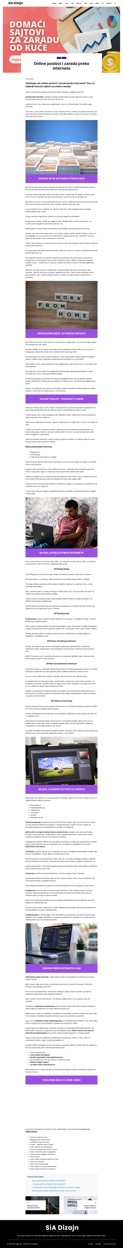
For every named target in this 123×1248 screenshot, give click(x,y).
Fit (103, 3)
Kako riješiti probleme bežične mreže (44, 1159)
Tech (66, 3)
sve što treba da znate (61, 111)
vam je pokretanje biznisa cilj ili (53, 202)
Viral (91, 3)
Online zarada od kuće (38, 1137)
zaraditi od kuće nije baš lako (41, 999)
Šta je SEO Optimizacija (39, 1164)
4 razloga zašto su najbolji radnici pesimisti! (48, 1184)
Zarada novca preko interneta (36, 429)
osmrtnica (66, 272)
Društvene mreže (32, 669)
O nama (90, 1244)
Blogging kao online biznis (40, 1140)
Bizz (60, 3)
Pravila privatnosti (110, 1244)
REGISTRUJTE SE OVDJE (35, 847)
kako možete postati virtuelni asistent (39, 659)
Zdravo (79, 3)
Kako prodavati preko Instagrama (43, 1152)
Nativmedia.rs (35, 805)
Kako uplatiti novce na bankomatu (43, 1166)
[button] (114, 3)
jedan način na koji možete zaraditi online (61, 878)
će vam (63, 462)
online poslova (46, 357)
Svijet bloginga (31, 574)
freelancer (43, 469)
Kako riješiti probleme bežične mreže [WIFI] (48, 1181)
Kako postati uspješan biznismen (42, 1154)
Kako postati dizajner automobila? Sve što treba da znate (54, 1191)
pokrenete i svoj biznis (63, 197)
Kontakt (109, 3)
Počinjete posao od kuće (39, 1142)
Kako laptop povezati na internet (42, 1169)
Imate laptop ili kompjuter (40, 1055)
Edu (72, 3)
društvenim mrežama (58, 837)
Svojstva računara (37, 1162)
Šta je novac (35, 1157)
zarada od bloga (50, 591)
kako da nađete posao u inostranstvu (51, 391)
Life (85, 3)
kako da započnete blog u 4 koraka (45, 608)
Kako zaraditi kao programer (41, 1147)
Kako (97, 3)
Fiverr (63, 629)
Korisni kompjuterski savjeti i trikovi (43, 1149)
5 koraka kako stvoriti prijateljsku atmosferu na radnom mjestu (56, 1187)
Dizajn (54, 3)
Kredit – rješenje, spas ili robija (41, 1144)
